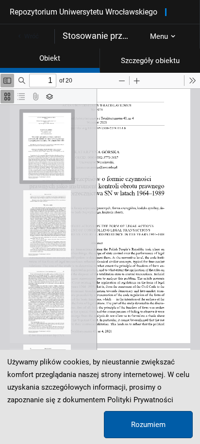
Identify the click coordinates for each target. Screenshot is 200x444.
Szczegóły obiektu (150, 60)
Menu (159, 36)
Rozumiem (148, 424)
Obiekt (49, 58)
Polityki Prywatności (140, 399)
